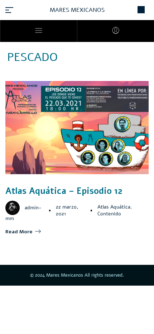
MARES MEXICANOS (77, 10)
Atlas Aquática (113, 207)
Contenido (109, 213)
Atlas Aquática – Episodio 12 (63, 191)
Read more (19, 231)
